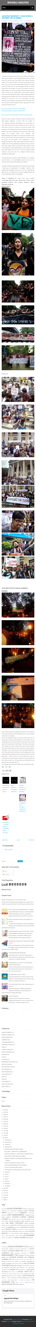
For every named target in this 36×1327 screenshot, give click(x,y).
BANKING (25, 1208)
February (7, 1183)
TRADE (3, 1079)
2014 (4, 1137)
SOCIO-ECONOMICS (14, 1233)
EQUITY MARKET (6, 1217)
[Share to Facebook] (10, 770)
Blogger (31, 1319)
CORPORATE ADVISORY (20, 1253)
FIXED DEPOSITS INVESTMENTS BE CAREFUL (15, 1156)
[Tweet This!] (9, 767)
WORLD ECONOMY (6, 1084)
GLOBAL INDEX (17, 1263)
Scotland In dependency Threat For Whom (14, 1162)
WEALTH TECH (5, 1237)
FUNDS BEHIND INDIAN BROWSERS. (17, 952)
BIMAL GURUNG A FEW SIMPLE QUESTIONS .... (14, 789)
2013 (4, 1188)
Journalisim (4, 1059)
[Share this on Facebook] (6, 767)
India (3, 1057)
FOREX (3, 1047)
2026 (4, 1110)
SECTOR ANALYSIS (6, 1071)
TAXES (3, 1076)
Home (18, 840)
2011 (4, 1192)
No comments (28, 20)
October (7, 1144)
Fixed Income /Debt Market (21, 1219)
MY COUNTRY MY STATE (7, 1066)
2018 (4, 1128)
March (6, 1181)
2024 (4, 1114)
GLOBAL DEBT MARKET (13, 1261)
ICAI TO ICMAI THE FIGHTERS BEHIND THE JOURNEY (21, 909)
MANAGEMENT (17, 1227)
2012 (4, 1190)
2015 (4, 1135)
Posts (5, 871)
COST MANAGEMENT (7, 1042)
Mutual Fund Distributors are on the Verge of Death (14, 899)
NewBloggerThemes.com (28, 1321)
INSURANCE (5, 1054)
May (6, 1179)
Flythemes (9, 1321)
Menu (4, 7)
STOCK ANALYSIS (6, 1074)
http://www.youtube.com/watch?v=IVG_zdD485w (13, 108)
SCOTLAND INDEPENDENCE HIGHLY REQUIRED (15, 1165)
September (7, 1146)
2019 (4, 1126)
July (6, 1174)
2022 (4, 1119)
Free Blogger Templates (18, 1323)
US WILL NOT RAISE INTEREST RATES (13, 1167)
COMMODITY (5, 1039)
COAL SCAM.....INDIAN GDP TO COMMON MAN (15, 1151)
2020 (4, 1123)
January (7, 1185)
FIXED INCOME (12, 1219)
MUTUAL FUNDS (6, 1064)
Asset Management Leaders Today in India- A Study (21, 931)
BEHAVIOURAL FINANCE (7, 1248)
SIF (9, 1233)
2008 (4, 1199)
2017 (4, 1130)
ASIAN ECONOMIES (6, 1032)
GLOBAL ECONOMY (6, 1049)
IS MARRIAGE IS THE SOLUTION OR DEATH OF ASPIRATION (22, 807)
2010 (4, 1195)
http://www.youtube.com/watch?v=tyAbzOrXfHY (13, 110)
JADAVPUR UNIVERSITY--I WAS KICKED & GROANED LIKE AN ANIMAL (17, 17)
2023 (4, 1116)
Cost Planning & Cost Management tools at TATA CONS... (18, 1169)
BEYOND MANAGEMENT (11, 1210)
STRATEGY (31, 1233)
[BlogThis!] (7, 770)
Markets (3, 1229)
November (7, 1142)
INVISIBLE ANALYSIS (18, 2)
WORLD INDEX (5, 1086)
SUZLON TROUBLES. (14, 996)
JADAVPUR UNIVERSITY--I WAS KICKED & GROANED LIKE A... (19, 1153)
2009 (4, 1197)
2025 (4, 1112)
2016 (4, 1133)
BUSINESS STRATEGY (7, 1034)
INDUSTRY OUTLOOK (6, 1225)
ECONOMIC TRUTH (29, 1215)
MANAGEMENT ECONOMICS (8, 1062)
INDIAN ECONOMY (29, 1223)
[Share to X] (9, 770)
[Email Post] (3, 770)
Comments (6, 874)
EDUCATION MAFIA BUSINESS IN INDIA (13, 1149)
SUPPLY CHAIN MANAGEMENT (8, 1235)
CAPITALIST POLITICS (13, 1212)
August (7, 1172)
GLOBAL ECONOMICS (14, 1221)
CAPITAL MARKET (6, 1037)
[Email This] (5, 770)
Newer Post (5, 840)
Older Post (31, 840)
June (6, 1176)
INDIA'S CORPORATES (7, 1052)
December (7, 1140)
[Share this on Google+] (3, 767)
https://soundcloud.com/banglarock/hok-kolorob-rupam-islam (17, 115)
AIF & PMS (4, 1208)
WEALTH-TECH (11, 1237)
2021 (4, 1121)
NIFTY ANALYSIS (6, 1069)
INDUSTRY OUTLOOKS (16, 1225)
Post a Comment (9, 849)
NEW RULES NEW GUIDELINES (21, 1273)
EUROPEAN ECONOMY (7, 1044)
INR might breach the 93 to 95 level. (17, 974)
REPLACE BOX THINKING (23, 1231)
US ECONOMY (5, 1081)
